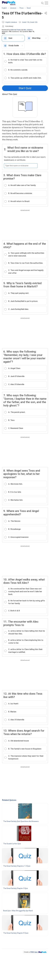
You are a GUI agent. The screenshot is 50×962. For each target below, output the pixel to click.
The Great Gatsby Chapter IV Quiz (15, 933)
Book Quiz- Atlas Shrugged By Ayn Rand (18, 911)
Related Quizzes (9, 800)
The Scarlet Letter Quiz (12, 844)
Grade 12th (33, 22)
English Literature (11, 22)
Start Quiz (25, 88)
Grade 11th (25, 22)
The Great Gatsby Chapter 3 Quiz (15, 888)
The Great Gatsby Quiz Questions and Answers (21, 821)
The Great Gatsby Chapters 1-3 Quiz (16, 866)
